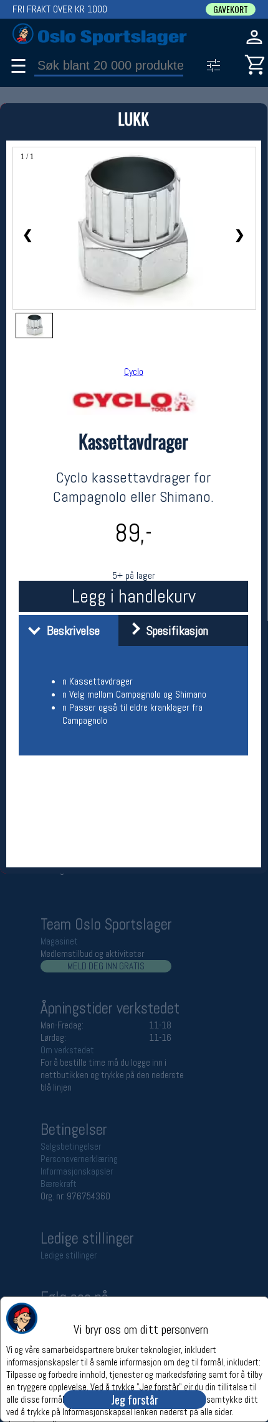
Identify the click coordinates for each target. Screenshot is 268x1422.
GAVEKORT (230, 9)
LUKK (133, 118)
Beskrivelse (70, 630)
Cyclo (133, 371)
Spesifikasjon (174, 630)
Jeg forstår (134, 1400)
